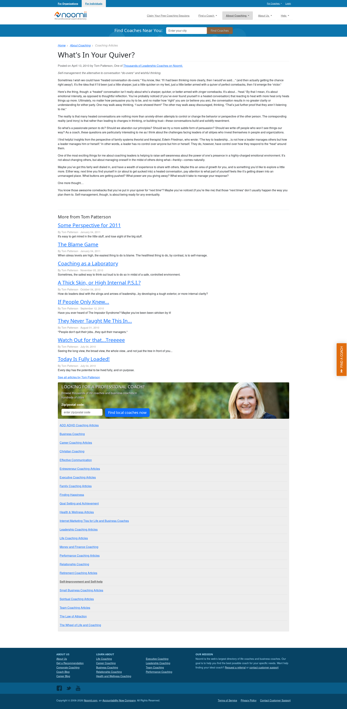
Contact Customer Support (275, 700)
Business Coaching (72, 434)
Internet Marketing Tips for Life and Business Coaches (94, 521)
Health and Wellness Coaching (113, 676)
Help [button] (284, 15)
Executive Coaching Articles (78, 477)
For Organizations (68, 3)
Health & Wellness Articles (77, 512)
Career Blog (63, 676)
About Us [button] (264, 15)
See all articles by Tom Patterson (79, 377)
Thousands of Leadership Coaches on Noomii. (153, 66)
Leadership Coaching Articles (79, 529)
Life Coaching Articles (74, 538)
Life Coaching (104, 659)
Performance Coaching (159, 672)
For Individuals (93, 3)
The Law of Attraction (73, 616)
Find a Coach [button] (206, 15)
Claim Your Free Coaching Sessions (168, 15)
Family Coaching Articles (76, 486)
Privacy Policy (248, 700)
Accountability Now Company (119, 700)
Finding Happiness (72, 495)
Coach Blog (63, 672)
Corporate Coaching (68, 667)
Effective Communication (76, 460)
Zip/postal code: (72, 405)
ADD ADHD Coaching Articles (79, 425)
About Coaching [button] (236, 16)
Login (288, 3)
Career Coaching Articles (76, 442)
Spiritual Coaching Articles (77, 599)
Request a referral (235, 667)
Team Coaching (155, 667)
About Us (61, 659)
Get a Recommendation (70, 663)
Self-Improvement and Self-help (81, 581)
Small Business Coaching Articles (81, 590)
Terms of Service (227, 700)
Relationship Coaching (74, 564)
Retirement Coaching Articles (78, 573)
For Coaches (273, 3)
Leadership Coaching (158, 663)
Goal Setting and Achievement (79, 503)
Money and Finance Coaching (79, 547)
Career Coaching (106, 663)
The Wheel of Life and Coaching (80, 625)
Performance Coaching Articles (80, 555)
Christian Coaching (72, 451)
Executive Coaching (157, 659)
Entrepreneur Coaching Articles (80, 469)
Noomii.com (90, 700)
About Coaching (80, 45)
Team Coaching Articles (75, 607)
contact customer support (264, 667)
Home (62, 45)
